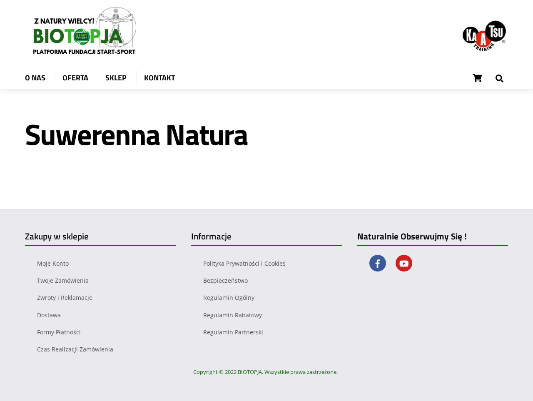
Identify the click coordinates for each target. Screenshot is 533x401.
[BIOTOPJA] (87, 54)
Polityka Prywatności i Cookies (244, 263)
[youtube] (404, 263)
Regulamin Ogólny (228, 297)
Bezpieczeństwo (225, 280)
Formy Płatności (59, 332)
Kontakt (159, 77)
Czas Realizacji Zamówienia (75, 349)
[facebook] (377, 263)
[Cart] (477, 78)
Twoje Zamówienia (63, 280)
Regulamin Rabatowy (232, 315)
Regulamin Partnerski (233, 332)
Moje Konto (53, 263)
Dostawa (49, 315)
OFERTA (75, 77)
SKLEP (116, 77)
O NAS (35, 77)
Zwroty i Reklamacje (64, 297)
